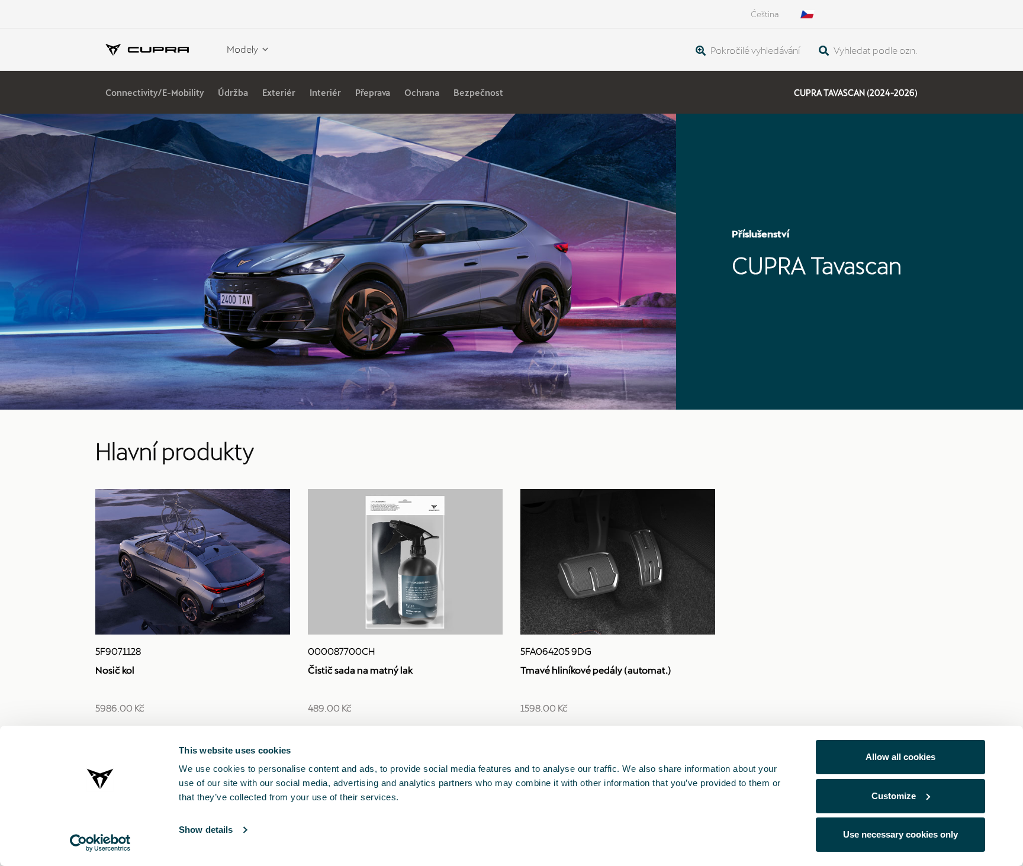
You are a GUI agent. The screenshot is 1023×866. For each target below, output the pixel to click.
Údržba (233, 93)
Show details (206, 830)
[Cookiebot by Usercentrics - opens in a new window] (100, 843)
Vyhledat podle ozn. (875, 50)
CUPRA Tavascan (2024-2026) (856, 93)
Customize (893, 796)
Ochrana (421, 93)
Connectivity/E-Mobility (154, 93)
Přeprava (372, 93)
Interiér (325, 93)
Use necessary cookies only (900, 834)
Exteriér (278, 93)
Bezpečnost (478, 93)
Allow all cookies (900, 757)
